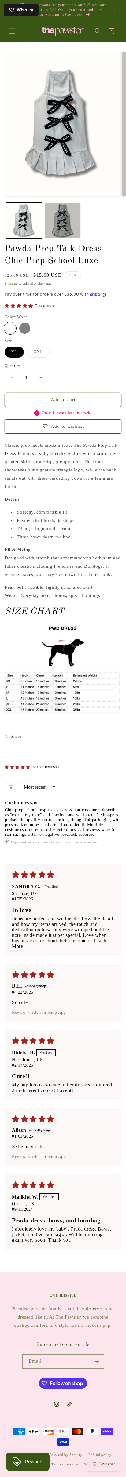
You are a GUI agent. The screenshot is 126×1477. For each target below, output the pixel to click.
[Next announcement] (114, 10)
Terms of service (64, 1464)
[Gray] (24, 328)
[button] (12, 31)
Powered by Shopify (66, 1455)
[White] (10, 328)
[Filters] (11, 787)
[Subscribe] (97, 1361)
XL (14, 352)
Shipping (11, 283)
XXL (41, 353)
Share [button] (16, 736)
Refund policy (99, 1455)
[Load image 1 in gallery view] (24, 220)
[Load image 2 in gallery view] (63, 220)
